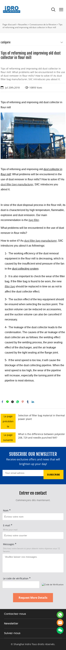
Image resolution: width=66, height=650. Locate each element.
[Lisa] (60, 614)
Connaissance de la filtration (43, 24)
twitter (12, 401)
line (7, 401)
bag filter (34, 220)
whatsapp (17, 401)
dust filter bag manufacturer (17, 184)
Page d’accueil (9, 24)
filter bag (10, 286)
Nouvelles (22, 24)
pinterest (22, 401)
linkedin (33, 401)
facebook (2, 401)
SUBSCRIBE (53, 474)
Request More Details (33, 598)
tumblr (27, 401)
